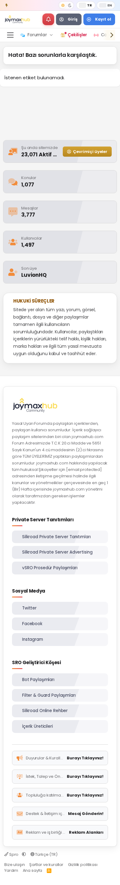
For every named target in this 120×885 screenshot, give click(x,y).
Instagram (32, 639)
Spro (13, 854)
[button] (48, 19)
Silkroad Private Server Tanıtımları (56, 537)
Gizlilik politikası (83, 864)
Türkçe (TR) (46, 854)
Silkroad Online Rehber (45, 711)
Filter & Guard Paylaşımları (49, 695)
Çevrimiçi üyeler (89, 152)
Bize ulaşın (14, 864)
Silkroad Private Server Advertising (57, 552)
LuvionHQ (34, 275)
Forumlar (37, 35)
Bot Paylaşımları (38, 680)
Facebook (32, 624)
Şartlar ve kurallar (46, 864)
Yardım (11, 870)
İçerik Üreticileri (37, 726)
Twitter (29, 608)
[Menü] (10, 35)
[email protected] (84, 469)
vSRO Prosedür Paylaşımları (50, 568)
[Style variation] (66, 5)
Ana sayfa (32, 870)
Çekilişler (77, 35)
